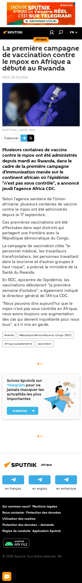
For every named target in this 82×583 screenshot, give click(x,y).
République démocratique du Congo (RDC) (45, 335)
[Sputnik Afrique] (13, 34)
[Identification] (51, 32)
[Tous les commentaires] (6, 576)
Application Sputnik (46, 531)
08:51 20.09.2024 (15, 77)
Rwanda (9, 335)
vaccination (44, 343)
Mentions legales (44, 506)
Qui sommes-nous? (16, 506)
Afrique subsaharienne (18, 343)
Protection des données (43, 512)
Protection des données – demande (28, 525)
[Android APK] (16, 544)
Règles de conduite (16, 531)
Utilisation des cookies (19, 519)
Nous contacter (13, 512)
